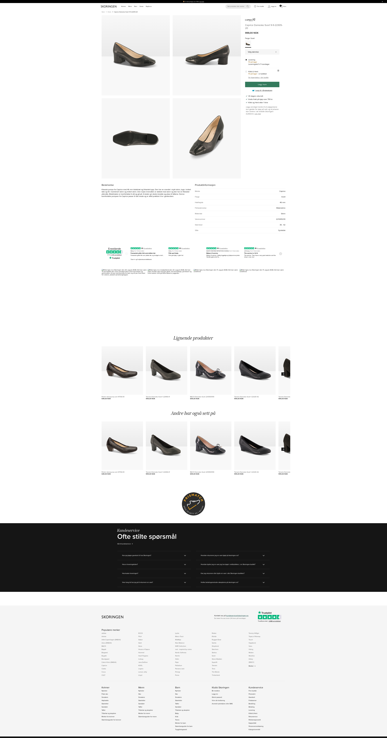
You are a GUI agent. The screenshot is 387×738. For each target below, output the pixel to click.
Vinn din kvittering (218, 700)
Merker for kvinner (108, 717)
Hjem (103, 12)
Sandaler (105, 707)
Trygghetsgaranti (181, 729)
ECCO (140, 633)
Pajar (177, 662)
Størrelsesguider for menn (147, 717)
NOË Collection (180, 646)
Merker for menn (144, 713)
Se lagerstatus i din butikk (258, 77)
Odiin (177, 659)
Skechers (215, 649)
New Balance (179, 643)
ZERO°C (251, 662)
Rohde (214, 636)
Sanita (214, 643)
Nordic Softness (180, 653)
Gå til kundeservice (124, 544)
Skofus (214, 653)
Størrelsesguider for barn (183, 726)
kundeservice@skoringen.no (237, 615)
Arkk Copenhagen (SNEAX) (111, 640)
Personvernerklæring (256, 726)
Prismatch (252, 694)
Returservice (253, 717)
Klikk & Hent (253, 713)
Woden (251, 653)
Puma (177, 675)
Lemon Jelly (142, 672)
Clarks (104, 669)
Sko (139, 694)
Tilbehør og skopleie (109, 713)
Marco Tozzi (179, 636)
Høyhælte (105, 700)
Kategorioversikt (254, 729)
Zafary (251, 659)
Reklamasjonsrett (255, 720)
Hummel (141, 653)
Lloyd (140, 675)
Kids (176, 717)
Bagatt (104, 649)
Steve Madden (217, 659)
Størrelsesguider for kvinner (111, 720)
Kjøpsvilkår (252, 723)
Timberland (216, 675)
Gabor (140, 640)
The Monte (216, 672)
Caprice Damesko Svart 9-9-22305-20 (126, 12)
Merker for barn (180, 723)
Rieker (214, 633)
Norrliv (177, 656)
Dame (109, 12)
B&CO (104, 646)
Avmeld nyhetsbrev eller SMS (222, 704)
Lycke (177, 633)
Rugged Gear (216, 640)
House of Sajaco (144, 649)
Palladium (178, 665)
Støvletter (105, 704)
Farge (247, 38)
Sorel (213, 656)
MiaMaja (178, 640)
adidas (104, 633)
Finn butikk (252, 691)
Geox (140, 646)
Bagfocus (149, 6)
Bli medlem (216, 691)
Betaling (251, 707)
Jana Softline (143, 662)
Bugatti (104, 656)
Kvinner (123, 6)
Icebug (140, 659)
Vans (250, 646)
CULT (103, 675)
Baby (177, 713)
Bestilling (252, 704)
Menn (130, 6)
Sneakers (105, 697)
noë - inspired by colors (183, 649)
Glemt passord (217, 697)
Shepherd (215, 646)
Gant (140, 643)
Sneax (141, 6)
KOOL (140, 665)
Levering (252, 710)
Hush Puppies (143, 656)
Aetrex (104, 636)
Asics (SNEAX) (107, 643)
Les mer (202, 1)
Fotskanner (252, 700)
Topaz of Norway (254, 636)
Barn (135, 6)
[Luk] (382, 1)
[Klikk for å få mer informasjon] (278, 70)
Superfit (214, 662)
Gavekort (252, 697)
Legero (140, 669)
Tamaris (214, 665)
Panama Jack (179, 669)
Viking (251, 649)
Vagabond (252, 643)
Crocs (104, 672)
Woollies (252, 656)
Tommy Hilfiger (254, 633)
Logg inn (215, 694)
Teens (177, 720)
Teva (213, 669)
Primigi (177, 672)
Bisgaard (105, 653)
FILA (140, 636)
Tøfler (103, 710)
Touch (251, 640)
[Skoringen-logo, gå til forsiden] (108, 6)
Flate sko (105, 694)
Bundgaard (105, 659)
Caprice (104, 665)
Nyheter (104, 691)
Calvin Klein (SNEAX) (109, 662)
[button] (125, 296)
